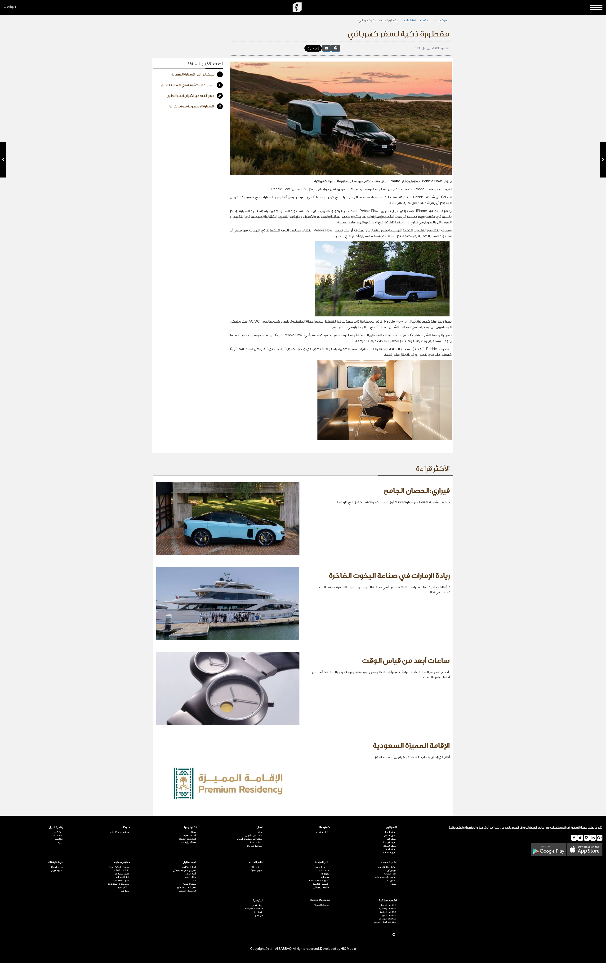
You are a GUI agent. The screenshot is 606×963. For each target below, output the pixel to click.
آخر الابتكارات (189, 835)
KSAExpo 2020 (121, 870)
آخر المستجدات (322, 832)
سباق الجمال (390, 849)
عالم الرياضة (322, 862)
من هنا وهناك (55, 862)
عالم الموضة (389, 862)
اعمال (260, 827)
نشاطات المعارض (387, 919)
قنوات (11, 7)
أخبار (260, 832)
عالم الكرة (324, 870)
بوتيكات (58, 832)
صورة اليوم (56, 870)
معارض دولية (122, 862)
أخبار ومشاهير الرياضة (318, 880)
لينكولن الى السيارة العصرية (196, 74)
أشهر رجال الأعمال (254, 835)
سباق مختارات (389, 852)
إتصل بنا (258, 912)
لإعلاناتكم (257, 905)
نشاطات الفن (389, 915)
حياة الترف (57, 835)
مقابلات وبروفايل (320, 887)
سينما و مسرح (189, 884)
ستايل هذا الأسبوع (387, 867)
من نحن (259, 915)
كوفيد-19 (324, 827)
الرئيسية (258, 900)
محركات (443, 20)
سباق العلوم (389, 846)
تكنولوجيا (190, 827)
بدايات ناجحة (256, 842)
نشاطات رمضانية (387, 908)
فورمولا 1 (325, 874)
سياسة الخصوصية (254, 908)
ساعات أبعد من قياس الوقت (406, 661)
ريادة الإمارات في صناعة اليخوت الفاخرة (389, 576)
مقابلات (58, 839)
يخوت (59, 842)
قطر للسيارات (122, 877)
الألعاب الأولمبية (321, 884)
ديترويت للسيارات (120, 880)
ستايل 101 (391, 880)
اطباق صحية (257, 870)
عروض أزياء (390, 870)
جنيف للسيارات (122, 874)
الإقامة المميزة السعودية (411, 746)
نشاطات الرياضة (387, 912)
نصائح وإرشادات (254, 846)
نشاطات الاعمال (388, 905)
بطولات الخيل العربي (385, 922)
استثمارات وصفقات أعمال (250, 839)
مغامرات (325, 877)
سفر (194, 880)
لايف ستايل (189, 862)
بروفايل (192, 832)
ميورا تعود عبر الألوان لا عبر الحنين (194, 96)
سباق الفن (391, 839)
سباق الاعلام (390, 835)
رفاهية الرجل (56, 827)
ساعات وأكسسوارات (385, 877)
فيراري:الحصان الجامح (417, 491)
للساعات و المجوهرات (118, 884)
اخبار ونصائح (390, 874)
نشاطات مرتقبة (388, 900)
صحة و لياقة (257, 867)
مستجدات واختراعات (418, 20)
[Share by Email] (326, 48)
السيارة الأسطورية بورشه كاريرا (195, 106)
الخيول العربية (322, 867)
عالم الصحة (256, 862)
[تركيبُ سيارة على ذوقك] (3, 160)
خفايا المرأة (190, 877)
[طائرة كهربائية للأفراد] (603, 160)
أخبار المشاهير (189, 867)
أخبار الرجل (190, 874)
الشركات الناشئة (187, 839)
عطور (393, 884)
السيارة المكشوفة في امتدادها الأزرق (191, 85)
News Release (321, 905)
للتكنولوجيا (123, 887)
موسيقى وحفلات (187, 891)
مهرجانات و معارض (186, 887)
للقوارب (125, 891)
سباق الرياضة (389, 842)
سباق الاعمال (389, 832)
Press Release (320, 900)
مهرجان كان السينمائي (184, 870)
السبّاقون (391, 827)
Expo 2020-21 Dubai (119, 867)
